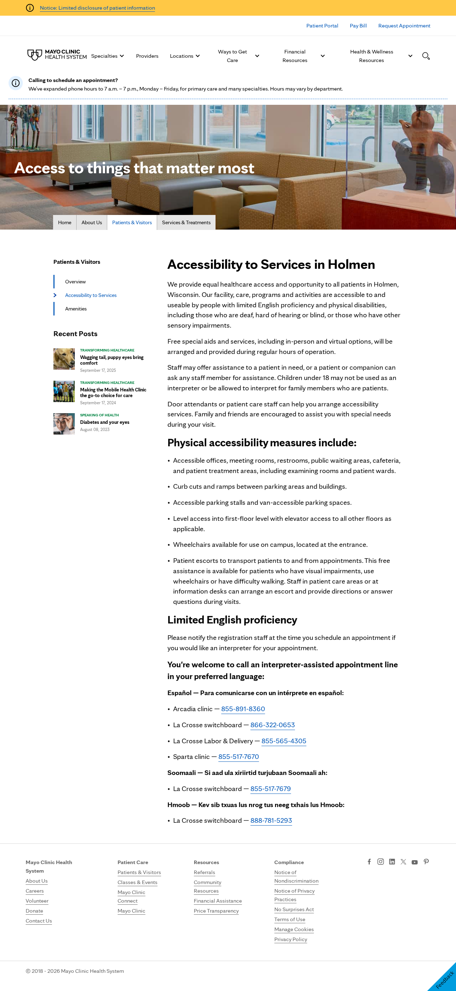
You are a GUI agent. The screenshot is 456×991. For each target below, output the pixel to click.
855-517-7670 (238, 756)
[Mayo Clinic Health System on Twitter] (403, 862)
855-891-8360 (243, 708)
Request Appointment (404, 25)
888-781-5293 (271, 820)
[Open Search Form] (426, 56)
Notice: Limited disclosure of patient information (97, 7)
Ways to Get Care (232, 55)
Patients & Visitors (132, 222)
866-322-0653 (272, 724)
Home (64, 222)
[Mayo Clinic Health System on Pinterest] (426, 862)
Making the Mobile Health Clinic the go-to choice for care (113, 392)
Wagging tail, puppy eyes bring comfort (112, 360)
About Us (92, 222)
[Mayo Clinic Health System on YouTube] (414, 862)
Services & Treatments (186, 222)
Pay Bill (358, 25)
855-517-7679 (270, 788)
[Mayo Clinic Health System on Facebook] (369, 862)
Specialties (104, 55)
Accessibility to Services (90, 295)
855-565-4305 (283, 740)
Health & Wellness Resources (371, 55)
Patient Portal (322, 25)
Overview (75, 281)
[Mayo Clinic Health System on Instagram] (380, 862)
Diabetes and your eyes (104, 422)
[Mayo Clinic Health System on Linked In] (392, 862)
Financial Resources (295, 55)
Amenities (76, 308)
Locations (181, 55)
